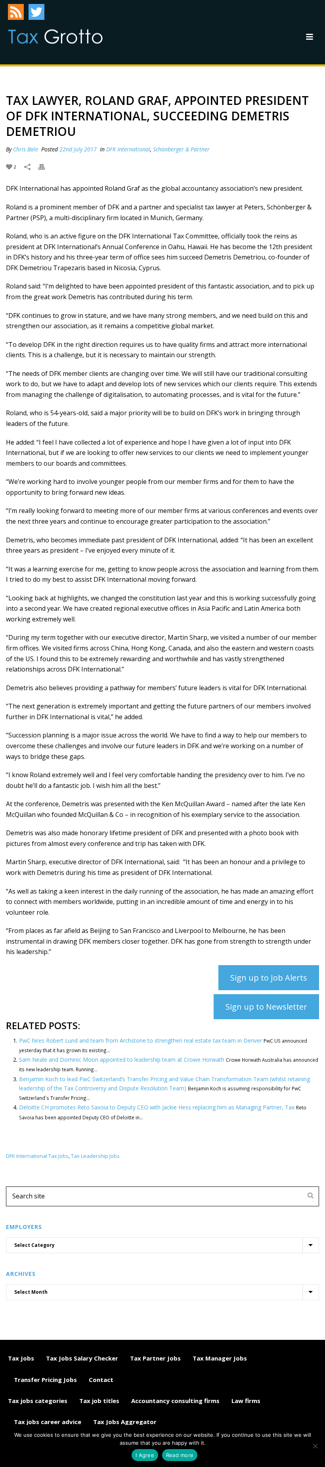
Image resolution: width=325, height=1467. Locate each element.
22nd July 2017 (78, 149)
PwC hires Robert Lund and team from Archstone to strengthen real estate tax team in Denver (140, 1040)
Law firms (245, 1400)
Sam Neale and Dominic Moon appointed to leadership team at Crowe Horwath (121, 1059)
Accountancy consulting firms (175, 1400)
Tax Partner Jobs (155, 1358)
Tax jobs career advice (47, 1421)
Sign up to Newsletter (266, 1006)
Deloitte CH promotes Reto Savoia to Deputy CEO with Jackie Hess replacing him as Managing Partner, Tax (156, 1107)
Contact (101, 1379)
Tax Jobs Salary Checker (82, 1358)
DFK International (128, 149)
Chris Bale (25, 149)
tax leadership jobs (95, 1156)
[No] (315, 1446)
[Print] (45, 166)
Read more (179, 1455)
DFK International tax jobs (37, 1156)
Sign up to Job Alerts (268, 977)
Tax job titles (99, 1400)
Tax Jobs (21, 1358)
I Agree (145, 1455)
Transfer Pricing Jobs (45, 1379)
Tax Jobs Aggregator (125, 1421)
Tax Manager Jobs (220, 1358)
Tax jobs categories (37, 1400)
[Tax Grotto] (55, 36)
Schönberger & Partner (181, 149)
